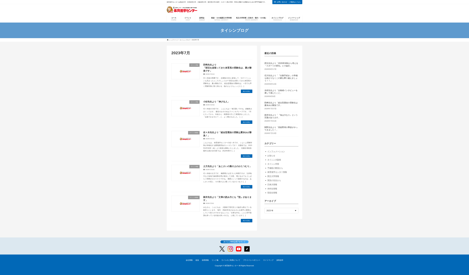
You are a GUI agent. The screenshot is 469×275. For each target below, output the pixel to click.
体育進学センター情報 (277, 172)
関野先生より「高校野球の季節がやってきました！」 (281, 128)
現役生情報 (272, 193)
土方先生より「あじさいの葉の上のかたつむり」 (227, 166)
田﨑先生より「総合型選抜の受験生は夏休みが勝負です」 (281, 104)
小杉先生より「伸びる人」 (216, 101)
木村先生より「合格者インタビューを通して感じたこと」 (281, 91)
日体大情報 (272, 184)
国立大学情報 (273, 176)
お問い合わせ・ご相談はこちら (289, 2)
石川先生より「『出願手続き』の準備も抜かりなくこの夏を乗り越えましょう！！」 (281, 78)
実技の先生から (274, 180)
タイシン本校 (273, 164)
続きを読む (246, 91)
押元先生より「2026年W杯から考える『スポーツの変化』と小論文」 (281, 64)
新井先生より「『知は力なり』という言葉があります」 (281, 116)
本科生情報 (272, 189)
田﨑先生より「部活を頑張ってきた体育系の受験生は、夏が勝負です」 (227, 68)
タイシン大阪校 (274, 160)
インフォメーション (276, 151)
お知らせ (271, 156)
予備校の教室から (275, 168)
